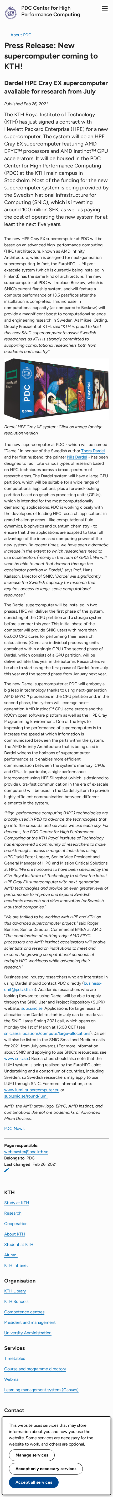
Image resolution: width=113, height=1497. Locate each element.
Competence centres (24, 1311)
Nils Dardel (77, 457)
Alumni (11, 1254)
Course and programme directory (35, 1368)
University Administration (28, 1332)
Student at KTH (18, 1244)
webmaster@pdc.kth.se (26, 1151)
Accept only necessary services (46, 1468)
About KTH (14, 1234)
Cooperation (16, 1223)
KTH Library (15, 1291)
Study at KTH (16, 1202)
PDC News (14, 1128)
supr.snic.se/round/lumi (26, 1096)
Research (13, 1213)
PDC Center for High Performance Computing (50, 11)
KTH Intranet (16, 1265)
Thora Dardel (93, 450)
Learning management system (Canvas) (41, 1389)
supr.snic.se (32, 1008)
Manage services (32, 1455)
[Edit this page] (6, 1170)
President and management (30, 1322)
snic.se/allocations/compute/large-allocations (47, 1033)
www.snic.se (16, 1058)
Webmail (12, 1379)
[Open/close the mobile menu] (105, 8)
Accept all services (34, 1482)
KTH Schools (16, 1301)
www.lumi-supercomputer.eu (31, 1089)
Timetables (14, 1358)
